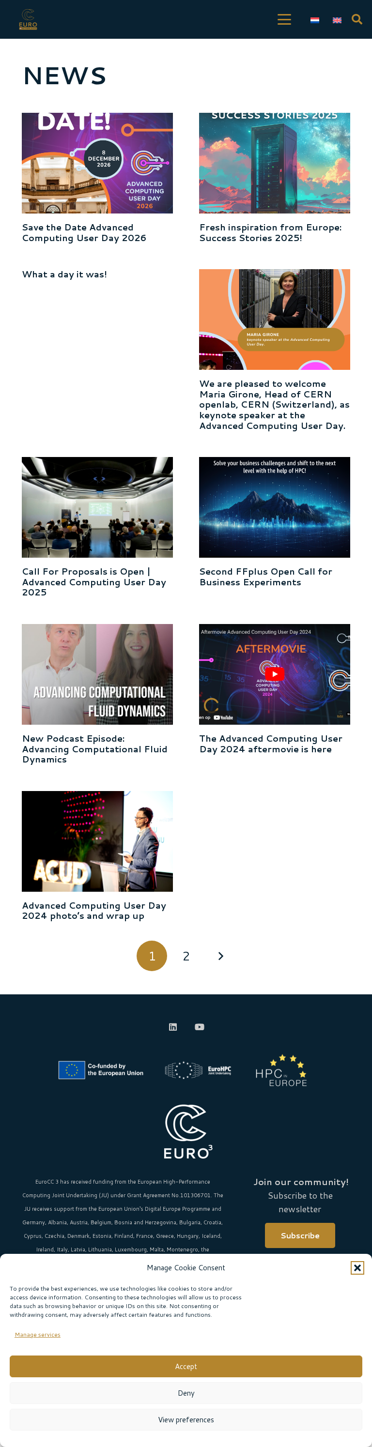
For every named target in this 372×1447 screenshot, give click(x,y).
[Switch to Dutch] (316, 19)
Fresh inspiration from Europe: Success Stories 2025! (270, 232)
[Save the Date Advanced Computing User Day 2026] (97, 163)
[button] (357, 1268)
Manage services (38, 1334)
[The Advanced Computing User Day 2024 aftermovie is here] (274, 674)
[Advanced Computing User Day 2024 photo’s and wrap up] (97, 841)
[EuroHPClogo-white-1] (198, 1070)
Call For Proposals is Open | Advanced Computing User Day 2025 (94, 581)
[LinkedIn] (173, 1027)
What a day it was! (64, 274)
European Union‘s (120, 1209)
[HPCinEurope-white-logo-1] (281, 1070)
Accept (186, 1366)
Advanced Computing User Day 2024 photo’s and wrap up (94, 910)
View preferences (186, 1420)
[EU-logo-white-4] (102, 1070)
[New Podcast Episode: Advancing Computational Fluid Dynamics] (97, 674)
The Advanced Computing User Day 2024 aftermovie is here (270, 743)
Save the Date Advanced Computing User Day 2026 (84, 232)
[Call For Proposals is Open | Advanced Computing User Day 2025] (97, 507)
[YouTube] (199, 1027)
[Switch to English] (339, 19)
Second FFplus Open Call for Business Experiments (265, 576)
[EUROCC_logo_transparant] (28, 19)
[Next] (220, 956)
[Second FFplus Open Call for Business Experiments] (274, 507)
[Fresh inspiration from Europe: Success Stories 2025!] (274, 163)
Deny (186, 1393)
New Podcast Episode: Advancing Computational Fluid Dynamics (95, 748)
